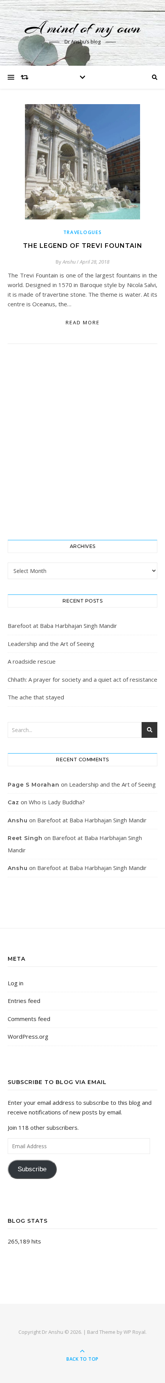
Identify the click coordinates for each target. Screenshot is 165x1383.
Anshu (69, 261)
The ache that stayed (36, 697)
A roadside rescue (32, 661)
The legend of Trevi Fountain (82, 245)
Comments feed (29, 1019)
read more (83, 322)
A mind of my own (82, 28)
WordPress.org (28, 1036)
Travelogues (82, 232)
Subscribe (32, 1169)
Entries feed (24, 1000)
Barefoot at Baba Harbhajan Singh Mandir (62, 625)
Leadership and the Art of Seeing (51, 644)
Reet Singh (25, 838)
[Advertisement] (82, 442)
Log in (15, 983)
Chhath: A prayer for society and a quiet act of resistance (82, 679)
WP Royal (134, 1331)
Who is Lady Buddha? (57, 802)
